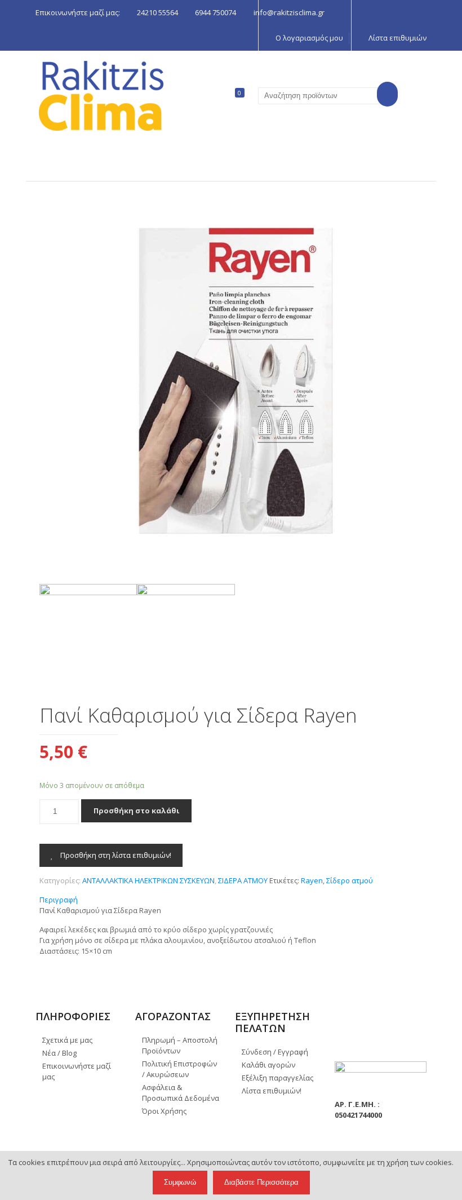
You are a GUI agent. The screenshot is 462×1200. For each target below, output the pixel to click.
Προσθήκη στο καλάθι (136, 810)
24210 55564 (157, 12)
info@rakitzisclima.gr (289, 12)
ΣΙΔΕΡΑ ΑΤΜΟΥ (243, 880)
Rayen (312, 880)
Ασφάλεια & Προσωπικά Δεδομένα (180, 1092)
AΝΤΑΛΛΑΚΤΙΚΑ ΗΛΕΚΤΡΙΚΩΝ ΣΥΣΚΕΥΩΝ (148, 880)
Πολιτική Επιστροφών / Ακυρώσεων (179, 1069)
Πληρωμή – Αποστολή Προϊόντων (179, 1045)
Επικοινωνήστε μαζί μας (76, 1071)
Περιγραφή (58, 900)
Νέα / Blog (59, 1053)
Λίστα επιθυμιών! (271, 1091)
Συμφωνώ (180, 1182)
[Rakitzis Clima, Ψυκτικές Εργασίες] (101, 96)
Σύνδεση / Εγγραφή (275, 1052)
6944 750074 (215, 12)
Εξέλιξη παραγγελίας (277, 1078)
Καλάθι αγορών (268, 1065)
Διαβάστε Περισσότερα (261, 1182)
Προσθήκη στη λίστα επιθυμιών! (115, 855)
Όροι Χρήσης (164, 1111)
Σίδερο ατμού (349, 880)
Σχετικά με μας (67, 1040)
